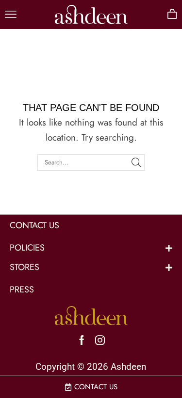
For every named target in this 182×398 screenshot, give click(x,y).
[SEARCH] (136, 162)
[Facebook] (81, 340)
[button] (11, 14)
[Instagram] (100, 340)
